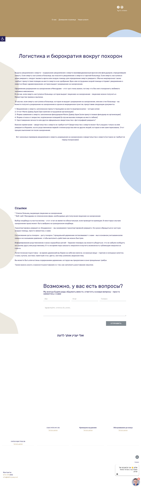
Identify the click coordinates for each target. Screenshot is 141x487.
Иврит (119, 13)
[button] (122, 10)
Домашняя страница (67, 20)
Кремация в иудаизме (88, 428)
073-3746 (6, 475)
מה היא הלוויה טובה (53, 428)
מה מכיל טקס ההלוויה (18, 441)
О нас (54, 20)
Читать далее (18, 444)
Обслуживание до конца (123, 428)
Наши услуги (83, 20)
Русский (124, 13)
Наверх (137, 462)
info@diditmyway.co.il (10, 477)
